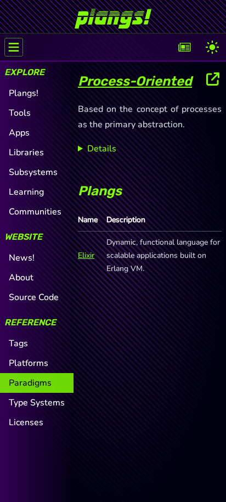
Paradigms (30, 383)
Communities (35, 212)
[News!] (184, 47)
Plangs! (23, 93)
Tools (20, 113)
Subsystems (33, 172)
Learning (26, 192)
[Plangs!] (113, 14)
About (21, 278)
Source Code (34, 297)
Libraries (26, 152)
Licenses (26, 422)
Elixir (86, 255)
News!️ (22, 258)
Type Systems (37, 403)
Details (101, 149)
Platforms (28, 363)
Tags (18, 343)
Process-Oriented (135, 81)
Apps (19, 133)
